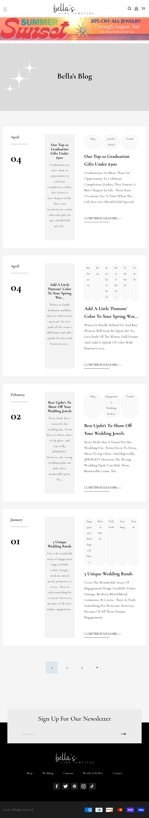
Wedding (48, 773)
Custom (68, 773)
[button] (5, 9)
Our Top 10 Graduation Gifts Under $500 (59, 151)
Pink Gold (125, 276)
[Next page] (97, 667)
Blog (92, 138)
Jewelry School (111, 141)
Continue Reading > (102, 218)
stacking (122, 524)
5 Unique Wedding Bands (59, 544)
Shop (30, 773)
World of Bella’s (93, 773)
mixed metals (116, 282)
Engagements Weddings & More (111, 405)
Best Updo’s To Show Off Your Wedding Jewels (60, 406)
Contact (117, 773)
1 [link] (52, 667)
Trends (129, 138)
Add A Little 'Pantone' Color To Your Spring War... (59, 291)
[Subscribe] (123, 734)
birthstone (88, 276)
